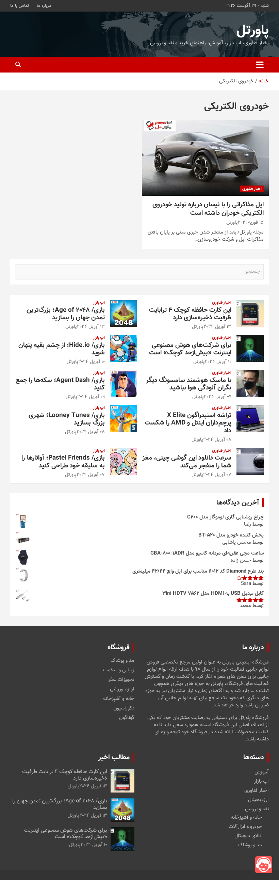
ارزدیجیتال (258, 799)
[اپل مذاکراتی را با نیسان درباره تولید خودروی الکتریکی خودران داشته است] (205, 157)
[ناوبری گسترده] (260, 65)
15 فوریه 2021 (251, 222)
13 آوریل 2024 (217, 327)
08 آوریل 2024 (217, 440)
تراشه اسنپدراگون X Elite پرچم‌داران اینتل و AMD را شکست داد (188, 423)
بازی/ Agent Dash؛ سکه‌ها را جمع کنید (60, 384)
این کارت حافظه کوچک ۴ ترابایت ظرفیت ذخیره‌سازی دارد (190, 314)
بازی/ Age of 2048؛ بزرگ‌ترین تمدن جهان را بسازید (66, 314)
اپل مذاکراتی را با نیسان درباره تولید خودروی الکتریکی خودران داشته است (208, 209)
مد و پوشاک (122, 661)
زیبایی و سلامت (118, 670)
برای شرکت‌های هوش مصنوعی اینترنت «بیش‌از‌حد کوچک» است (190, 349)
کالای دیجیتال (248, 835)
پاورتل (252, 30)
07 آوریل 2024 (217, 475)
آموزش (262, 772)
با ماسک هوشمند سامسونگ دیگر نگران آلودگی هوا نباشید (188, 384)
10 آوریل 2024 (218, 362)
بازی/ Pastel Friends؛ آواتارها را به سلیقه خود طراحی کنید (63, 462)
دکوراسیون (123, 708)
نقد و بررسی (257, 809)
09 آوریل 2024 (217, 397)
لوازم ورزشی (122, 689)
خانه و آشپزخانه (118, 699)
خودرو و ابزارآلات (245, 826)
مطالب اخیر (114, 757)
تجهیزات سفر (121, 680)
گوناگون (126, 718)
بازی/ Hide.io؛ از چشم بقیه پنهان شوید (61, 349)
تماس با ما (19, 6)
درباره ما (44, 6)
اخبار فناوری (252, 189)
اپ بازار (99, 303)
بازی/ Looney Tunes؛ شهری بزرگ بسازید (67, 419)
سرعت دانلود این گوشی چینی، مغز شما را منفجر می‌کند (186, 462)
